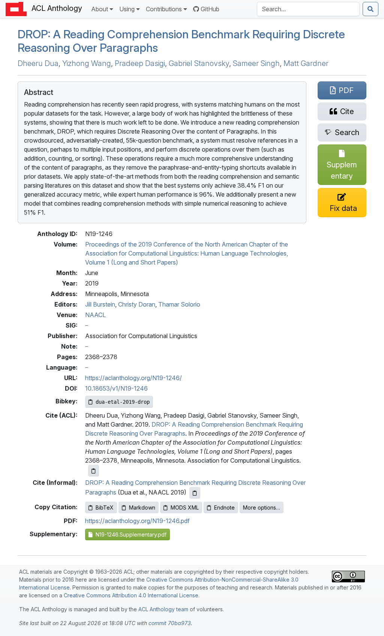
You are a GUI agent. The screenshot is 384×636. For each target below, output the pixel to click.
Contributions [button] (164, 9)
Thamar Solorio (179, 304)
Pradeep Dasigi (140, 63)
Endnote (224, 507)
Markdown (142, 507)
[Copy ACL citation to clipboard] (93, 471)
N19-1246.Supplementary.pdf (129, 534)
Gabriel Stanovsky (199, 63)
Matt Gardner (306, 63)
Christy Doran (136, 304)
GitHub (210, 9)
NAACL (95, 315)
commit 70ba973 (169, 623)
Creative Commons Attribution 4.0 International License (131, 595)
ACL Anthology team (163, 609)
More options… (261, 507)
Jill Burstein (100, 304)
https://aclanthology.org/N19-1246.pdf (137, 521)
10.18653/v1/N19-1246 (116, 388)
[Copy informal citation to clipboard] (194, 493)
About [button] (99, 9)
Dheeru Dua (38, 63)
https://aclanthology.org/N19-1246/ (133, 378)
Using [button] (127, 9)
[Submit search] (370, 9)
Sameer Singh (256, 63)
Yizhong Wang (86, 63)
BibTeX (105, 507)
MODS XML (185, 507)
